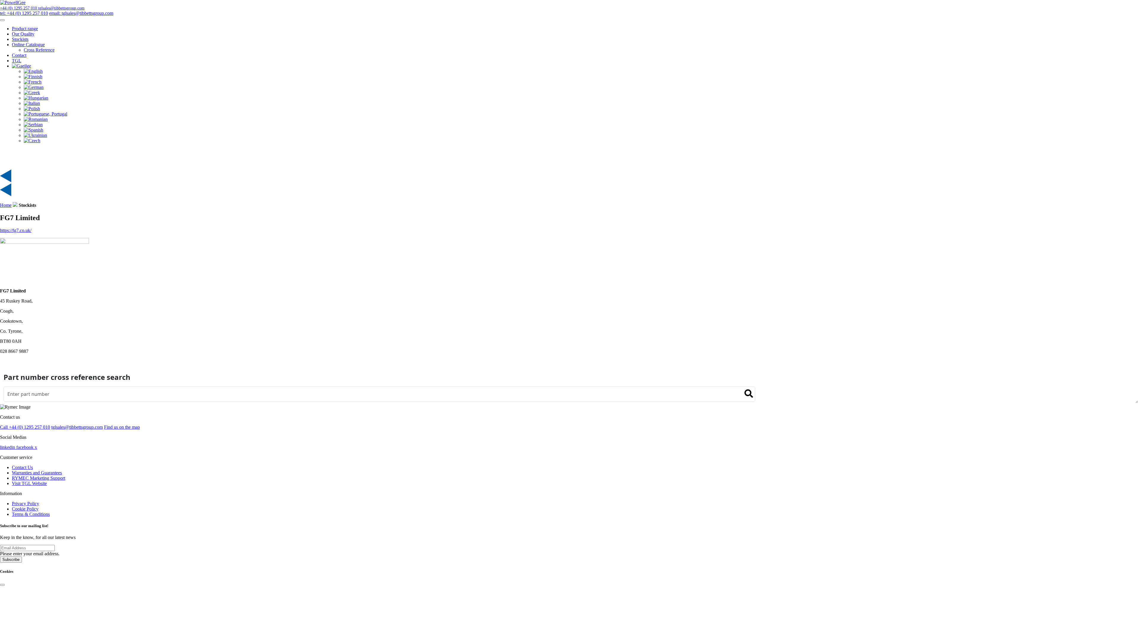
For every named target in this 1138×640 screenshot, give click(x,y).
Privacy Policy (25, 503)
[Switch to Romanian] (36, 119)
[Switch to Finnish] (33, 76)
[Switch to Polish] (32, 108)
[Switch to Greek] (32, 92)
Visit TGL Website (29, 483)
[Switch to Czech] (32, 140)
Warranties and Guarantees (37, 472)
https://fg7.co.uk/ (15, 230)
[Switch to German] (34, 87)
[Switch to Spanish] (33, 129)
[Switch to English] (33, 71)
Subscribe (11, 559)
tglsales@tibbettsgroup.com (61, 8)
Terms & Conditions (31, 514)
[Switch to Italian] (32, 103)
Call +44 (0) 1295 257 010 (25, 427)
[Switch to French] (32, 81)
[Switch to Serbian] (33, 124)
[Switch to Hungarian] (36, 97)
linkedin (8, 447)
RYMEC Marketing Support (38, 478)
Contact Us (22, 467)
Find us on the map (122, 427)
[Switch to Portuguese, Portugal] (45, 113)
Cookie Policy (25, 508)
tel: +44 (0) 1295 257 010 (24, 13)
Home (6, 205)
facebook (25, 447)
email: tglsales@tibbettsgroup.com (81, 13)
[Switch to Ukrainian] (35, 135)
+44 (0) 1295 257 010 (19, 8)
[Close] (2, 585)
